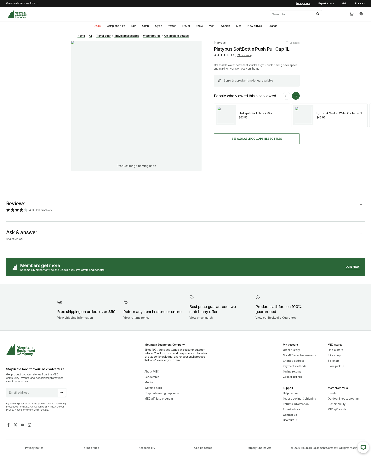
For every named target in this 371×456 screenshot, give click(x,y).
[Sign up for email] (62, 393)
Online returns (292, 371)
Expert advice (326, 3)
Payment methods (294, 366)
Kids (238, 25)
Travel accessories (126, 35)
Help (344, 3)
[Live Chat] (363, 447)
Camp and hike (116, 25)
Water (172, 25)
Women (225, 25)
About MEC (152, 371)
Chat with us (290, 420)
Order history (291, 349)
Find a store (335, 349)
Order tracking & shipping (299, 398)
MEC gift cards (337, 409)
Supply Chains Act (259, 447)
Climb (145, 25)
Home (81, 35)
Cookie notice (203, 447)
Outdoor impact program (343, 398)
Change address (294, 360)
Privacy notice (34, 447)
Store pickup (336, 366)
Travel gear (103, 35)
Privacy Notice (14, 409)
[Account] (361, 14)
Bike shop (334, 355)
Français (360, 3)
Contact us (290, 414)
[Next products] (296, 96)
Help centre (290, 393)
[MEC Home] (17, 14)
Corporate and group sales (162, 393)
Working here (153, 387)
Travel (186, 25)
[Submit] (317, 14)
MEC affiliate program (159, 398)
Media (149, 382)
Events (332, 393)
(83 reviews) (244, 55)
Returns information (296, 404)
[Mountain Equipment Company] (38, 349)
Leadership (152, 377)
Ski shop (333, 360)
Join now (352, 266)
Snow (199, 25)
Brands (273, 25)
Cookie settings (292, 376)
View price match (201, 317)
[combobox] (306, 14)
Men (211, 25)
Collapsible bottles (176, 35)
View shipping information (75, 317)
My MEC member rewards (299, 355)
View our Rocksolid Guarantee (276, 317)
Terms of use (90, 447)
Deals (97, 25)
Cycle (158, 25)
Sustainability (336, 404)
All (90, 35)
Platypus (220, 42)
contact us (31, 409)
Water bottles (151, 35)
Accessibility (147, 447)
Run (133, 25)
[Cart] (352, 14)
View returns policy (136, 317)
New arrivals (255, 25)
